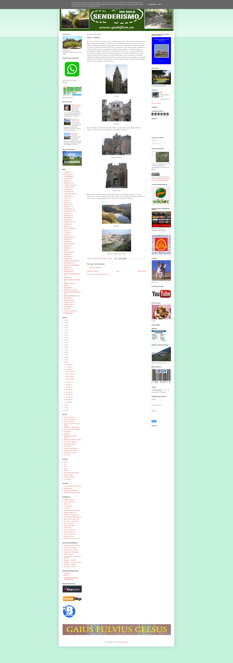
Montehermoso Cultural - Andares (70, 436)
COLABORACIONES (69, 194)
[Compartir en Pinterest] (126, 259)
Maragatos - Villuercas (70, 560)
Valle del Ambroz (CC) (70, 534)
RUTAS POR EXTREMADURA (72, 292)
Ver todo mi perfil (156, 103)
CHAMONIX (67, 189)
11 (65, 357)
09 (65, 362)
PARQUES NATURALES (71, 261)
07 (65, 407)
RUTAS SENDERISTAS (70, 296)
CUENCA (66, 198)
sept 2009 (68, 382)
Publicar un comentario (95, 267)
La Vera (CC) (67, 508)
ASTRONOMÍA (68, 176)
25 (65, 322)
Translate (164, 392)
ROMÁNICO (67, 288)
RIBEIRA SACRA (69, 283)
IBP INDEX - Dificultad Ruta (71, 427)
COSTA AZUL (68, 196)
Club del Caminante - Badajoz (71, 545)
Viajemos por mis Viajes (70, 452)
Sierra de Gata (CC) (69, 523)
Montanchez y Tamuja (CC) (71, 515)
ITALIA (66, 230)
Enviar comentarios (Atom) (101, 274)
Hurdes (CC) (67, 504)
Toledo (96, 41)
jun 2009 (68, 389)
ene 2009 (68, 402)
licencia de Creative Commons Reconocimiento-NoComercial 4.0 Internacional (161, 178)
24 (65, 325)
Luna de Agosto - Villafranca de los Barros (72, 557)
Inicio (117, 271)
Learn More (152, 4)
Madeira (66, 470)
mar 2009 (68, 397)
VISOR (66, 309)
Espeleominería (68, 488)
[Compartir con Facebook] (124, 259)
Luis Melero (67, 431)
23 (65, 327)
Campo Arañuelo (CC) (70, 502)
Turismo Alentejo (68, 475)
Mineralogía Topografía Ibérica (72, 492)
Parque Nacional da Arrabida (71, 472)
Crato (65, 464)
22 (65, 330)
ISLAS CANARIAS (69, 228)
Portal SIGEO (67, 446)
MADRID (66, 241)
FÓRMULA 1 (67, 207)
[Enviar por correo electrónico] (119, 259)
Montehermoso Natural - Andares (72, 439)
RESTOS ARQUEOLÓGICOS (72, 280)
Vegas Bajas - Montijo (69, 566)
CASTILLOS (67, 187)
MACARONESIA (68, 237)
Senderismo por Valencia (70, 450)
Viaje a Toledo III (70, 374)
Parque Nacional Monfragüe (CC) (72, 517)
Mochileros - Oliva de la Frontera (72, 562)
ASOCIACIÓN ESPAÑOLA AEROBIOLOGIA (71, 578)
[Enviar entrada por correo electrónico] (115, 258)
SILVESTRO (67, 298)
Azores (66, 462)
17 (65, 342)
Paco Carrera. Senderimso (70, 442)
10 (65, 360)
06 (65, 410)
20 (65, 335)
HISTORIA (67, 224)
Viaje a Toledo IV (70, 371)
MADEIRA (67, 239)
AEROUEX (67, 573)
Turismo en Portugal (69, 477)
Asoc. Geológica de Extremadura (72, 486)
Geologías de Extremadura (71, 490)
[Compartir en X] (122, 259)
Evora (65, 468)
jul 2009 (68, 387)
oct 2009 (68, 369)
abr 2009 (68, 394)
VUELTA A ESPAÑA (70, 311)
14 (65, 350)
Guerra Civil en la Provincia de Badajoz (72, 424)
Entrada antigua (142, 271)
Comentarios (157, 143)
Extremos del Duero (69, 421)
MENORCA (67, 246)
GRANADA (67, 220)
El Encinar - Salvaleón (70, 547)
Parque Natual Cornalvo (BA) (71, 519)
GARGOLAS (67, 215)
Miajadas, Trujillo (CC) (70, 512)
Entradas (156, 140)
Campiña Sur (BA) (69, 499)
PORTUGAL (67, 269)
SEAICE (66, 575)
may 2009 (68, 392)
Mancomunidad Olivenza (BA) (72, 510)
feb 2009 (68, 399)
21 (65, 332)
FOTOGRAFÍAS (68, 211)
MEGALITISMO (68, 243)
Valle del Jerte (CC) (69, 536)
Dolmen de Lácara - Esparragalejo (76, 105)
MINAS (66, 250)
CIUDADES (67, 191)
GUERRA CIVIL (68, 222)
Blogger (126, 642)
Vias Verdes (67, 455)
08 (65, 405)
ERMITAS (67, 202)
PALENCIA (67, 259)
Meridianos (67, 434)
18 (65, 340)
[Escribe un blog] (120, 259)
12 (65, 355)
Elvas (65, 466)
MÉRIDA (66, 248)
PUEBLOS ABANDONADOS (72, 274)
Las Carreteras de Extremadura (72, 429)
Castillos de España (69, 417)
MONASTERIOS (68, 252)
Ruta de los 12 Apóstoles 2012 (75, 120)
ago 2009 (68, 384)
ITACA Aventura (68, 554)
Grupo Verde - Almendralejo (71, 552)
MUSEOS (66, 254)
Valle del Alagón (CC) (70, 532)
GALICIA (66, 213)
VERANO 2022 (68, 304)
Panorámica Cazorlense (70, 444)
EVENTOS (67, 204)
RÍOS (65, 285)
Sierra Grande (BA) (69, 525)
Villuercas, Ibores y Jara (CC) (71, 538)
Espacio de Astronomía (70, 419)
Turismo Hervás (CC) (69, 530)
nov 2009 (68, 367)
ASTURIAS (67, 178)
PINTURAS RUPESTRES (71, 265)
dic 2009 (68, 364)
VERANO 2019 (68, 300)
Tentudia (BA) (67, 527)
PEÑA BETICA (68, 263)
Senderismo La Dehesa (70, 564)
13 (65, 352)
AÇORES (66, 172)
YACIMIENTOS (68, 313)
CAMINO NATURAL (69, 185)
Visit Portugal (67, 479)
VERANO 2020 (68, 302)
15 (65, 347)
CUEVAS (66, 200)
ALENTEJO (67, 174)
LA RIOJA (67, 233)
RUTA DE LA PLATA (70, 290)
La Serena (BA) (68, 506)
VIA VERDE (67, 306)
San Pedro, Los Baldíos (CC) (71, 521)
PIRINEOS (67, 267)
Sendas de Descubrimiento (71, 448)
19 (65, 337)
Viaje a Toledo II (70, 376)
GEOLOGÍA (67, 217)
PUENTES (67, 277)
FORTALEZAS (68, 209)
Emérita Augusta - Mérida (70, 550)
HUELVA (66, 226)
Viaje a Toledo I (70, 379)
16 (65, 345)
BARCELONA (68, 183)
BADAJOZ (67, 181)
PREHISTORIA (68, 272)
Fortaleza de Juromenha (74, 134)
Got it (160, 4)
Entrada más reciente (92, 271)
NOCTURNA (67, 256)
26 (65, 320)
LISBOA (66, 235)
